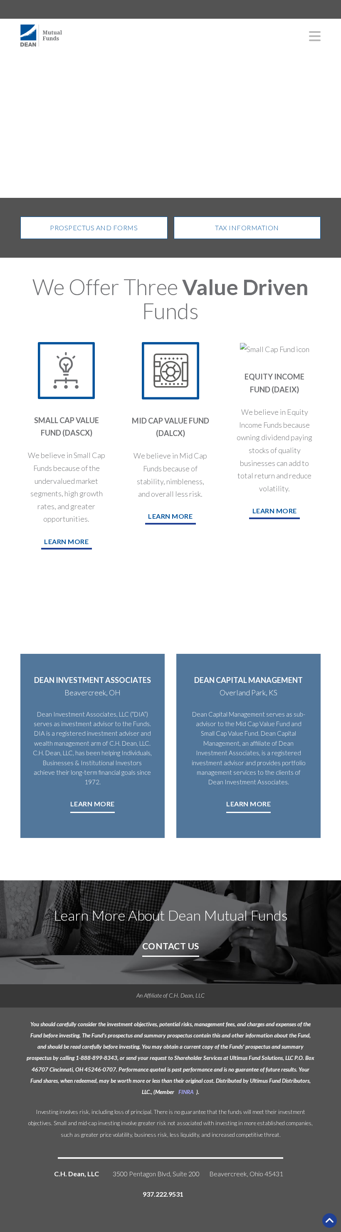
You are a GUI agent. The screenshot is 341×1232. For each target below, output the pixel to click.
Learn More (92, 804)
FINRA (186, 1092)
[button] (311, 36)
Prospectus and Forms (94, 228)
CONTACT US (170, 946)
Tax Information (247, 228)
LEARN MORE (66, 541)
